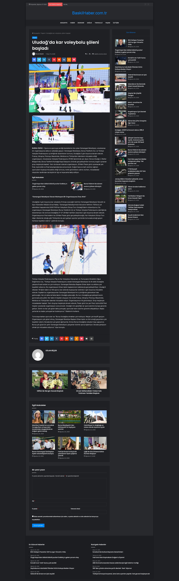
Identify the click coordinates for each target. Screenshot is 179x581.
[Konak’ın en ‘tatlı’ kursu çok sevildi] (120, 61)
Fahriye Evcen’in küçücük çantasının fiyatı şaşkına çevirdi (67, 454)
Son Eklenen (131, 32)
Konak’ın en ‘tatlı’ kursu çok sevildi (74, 4)
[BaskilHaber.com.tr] (89, 13)
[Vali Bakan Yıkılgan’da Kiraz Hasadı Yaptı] (120, 199)
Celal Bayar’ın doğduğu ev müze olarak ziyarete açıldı (94, 426)
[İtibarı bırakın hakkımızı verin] (120, 189)
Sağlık (89, 23)
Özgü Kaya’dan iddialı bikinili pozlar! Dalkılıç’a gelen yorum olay (129, 51)
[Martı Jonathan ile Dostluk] (120, 105)
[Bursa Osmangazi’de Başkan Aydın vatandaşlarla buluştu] (43, 443)
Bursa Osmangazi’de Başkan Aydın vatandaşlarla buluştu (43, 453)
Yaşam (107, 23)
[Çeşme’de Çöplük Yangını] (120, 96)
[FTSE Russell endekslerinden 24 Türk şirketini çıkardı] (120, 172)
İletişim (116, 23)
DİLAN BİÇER (40, 54)
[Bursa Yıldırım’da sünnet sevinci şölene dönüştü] (76, 186)
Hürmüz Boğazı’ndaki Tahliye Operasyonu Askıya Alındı (136, 207)
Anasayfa (63, 23)
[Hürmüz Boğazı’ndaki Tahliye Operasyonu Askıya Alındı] (120, 208)
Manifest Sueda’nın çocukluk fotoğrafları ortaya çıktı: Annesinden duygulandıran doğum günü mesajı (43, 428)
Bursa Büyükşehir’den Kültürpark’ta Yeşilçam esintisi (66, 427)
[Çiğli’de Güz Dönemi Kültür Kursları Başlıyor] (95, 443)
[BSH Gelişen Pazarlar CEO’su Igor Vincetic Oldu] (120, 43)
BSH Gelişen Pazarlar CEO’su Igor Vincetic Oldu (136, 42)
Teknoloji (98, 23)
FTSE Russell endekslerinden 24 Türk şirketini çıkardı (137, 171)
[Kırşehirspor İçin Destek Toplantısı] (120, 114)
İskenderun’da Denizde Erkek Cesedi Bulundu (136, 85)
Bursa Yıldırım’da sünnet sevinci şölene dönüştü (137, 151)
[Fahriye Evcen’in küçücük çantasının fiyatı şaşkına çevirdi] (69, 443)
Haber (72, 23)
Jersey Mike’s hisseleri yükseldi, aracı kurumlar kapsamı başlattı (129, 180)
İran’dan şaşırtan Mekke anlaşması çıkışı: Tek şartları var (137, 161)
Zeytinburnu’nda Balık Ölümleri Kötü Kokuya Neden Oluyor (128, 68)
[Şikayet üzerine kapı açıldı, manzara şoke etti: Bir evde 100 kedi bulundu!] (120, 141)
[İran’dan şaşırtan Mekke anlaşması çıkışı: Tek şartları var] (120, 162)
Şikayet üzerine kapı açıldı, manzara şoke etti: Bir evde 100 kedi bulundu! (136, 141)
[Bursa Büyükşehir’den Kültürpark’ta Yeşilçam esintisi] (69, 416)
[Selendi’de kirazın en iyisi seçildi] (120, 78)
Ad (33, 501)
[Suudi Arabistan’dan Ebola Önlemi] (120, 218)
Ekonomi (81, 23)
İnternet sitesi (75, 509)
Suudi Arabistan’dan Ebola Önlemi (136, 216)
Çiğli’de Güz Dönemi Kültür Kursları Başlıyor (94, 453)
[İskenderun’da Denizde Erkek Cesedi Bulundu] (120, 87)
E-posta (35, 509)
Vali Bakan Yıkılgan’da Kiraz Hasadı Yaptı (136, 197)
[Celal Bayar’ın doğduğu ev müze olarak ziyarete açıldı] (95, 416)
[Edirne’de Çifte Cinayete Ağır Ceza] (120, 124)
